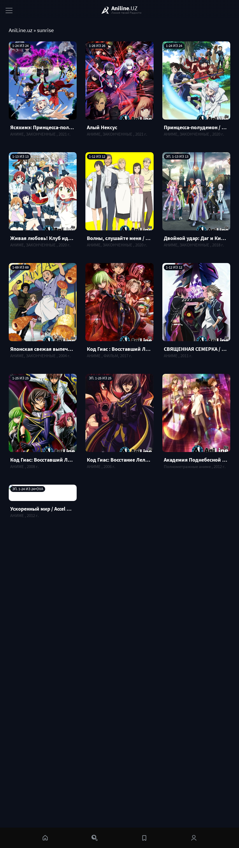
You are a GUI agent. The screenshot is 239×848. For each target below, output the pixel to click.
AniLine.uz (20, 30)
